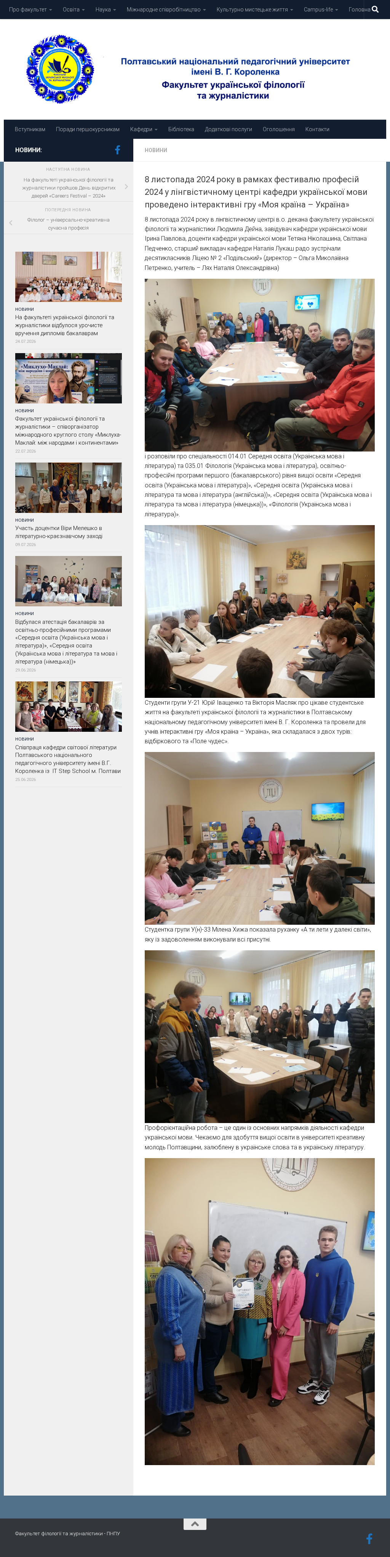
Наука (103, 9)
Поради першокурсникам (88, 129)
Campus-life (318, 9)
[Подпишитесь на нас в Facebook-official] (117, 149)
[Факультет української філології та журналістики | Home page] (195, 69)
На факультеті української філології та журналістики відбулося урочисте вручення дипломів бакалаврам (64, 325)
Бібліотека (181, 129)
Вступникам (30, 129)
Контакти (317, 129)
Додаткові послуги (228, 129)
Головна (360, 9)
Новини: (28, 150)
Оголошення (279, 129)
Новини (156, 150)
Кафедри (141, 129)
